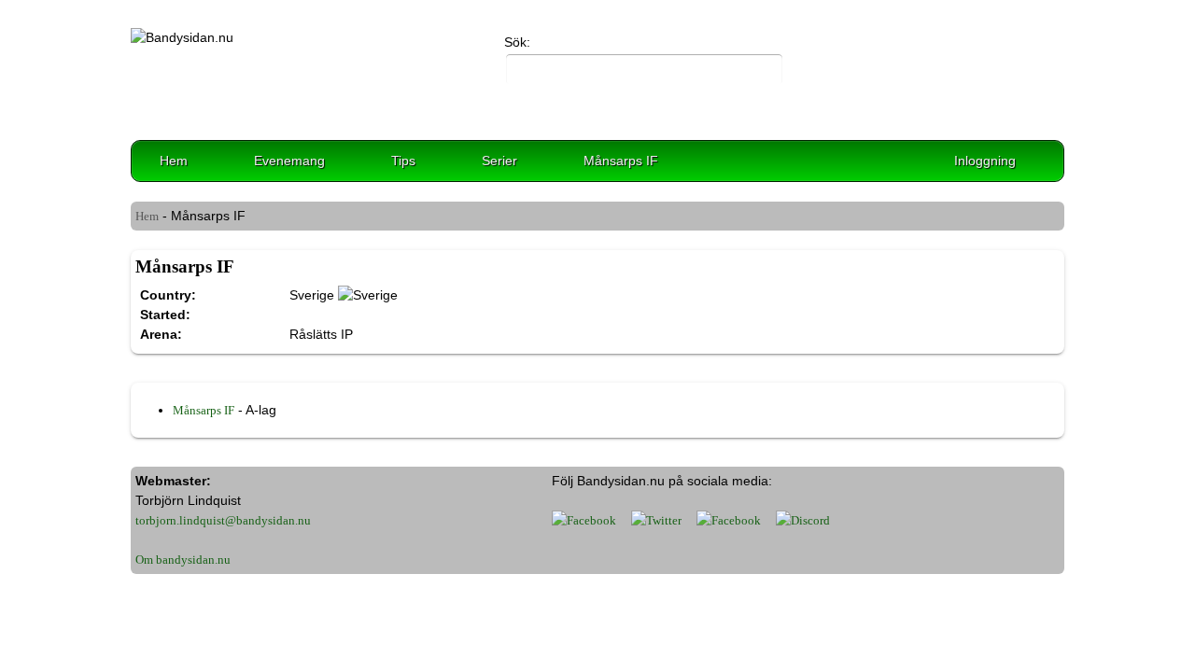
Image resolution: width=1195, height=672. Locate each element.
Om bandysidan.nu (183, 560)
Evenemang (289, 160)
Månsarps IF (620, 160)
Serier (499, 160)
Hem (174, 160)
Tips (403, 160)
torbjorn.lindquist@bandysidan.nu (223, 520)
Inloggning (985, 160)
